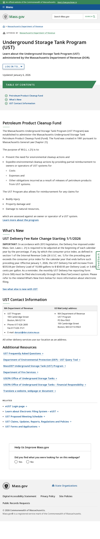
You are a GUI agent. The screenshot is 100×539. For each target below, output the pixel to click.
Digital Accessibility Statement (19, 496)
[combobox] (74, 17)
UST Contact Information (22, 103)
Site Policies (65, 496)
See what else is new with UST (20, 289)
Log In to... (12, 66)
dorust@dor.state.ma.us (27, 332)
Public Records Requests (16, 503)
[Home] (3, 26)
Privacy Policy (47, 496)
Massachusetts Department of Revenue (25, 26)
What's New (15, 99)
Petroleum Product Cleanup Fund (26, 95)
